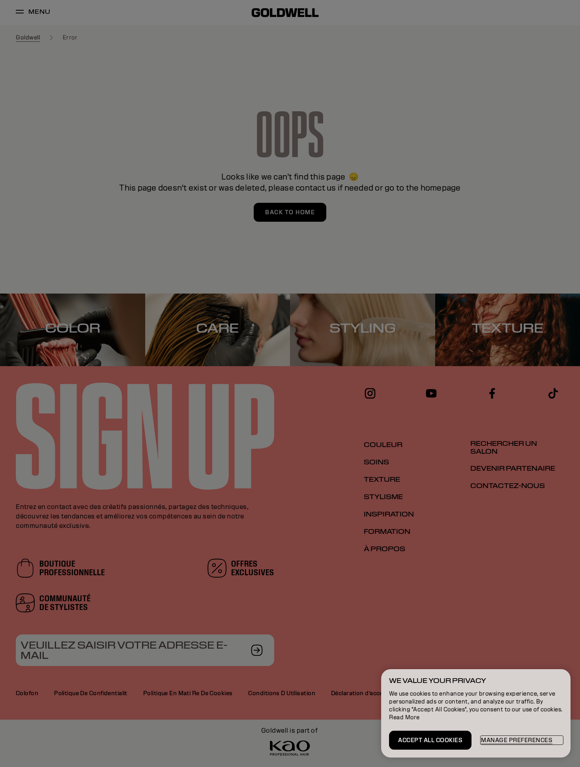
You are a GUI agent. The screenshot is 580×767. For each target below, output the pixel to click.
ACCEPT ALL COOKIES (430, 740)
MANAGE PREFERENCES (516, 740)
